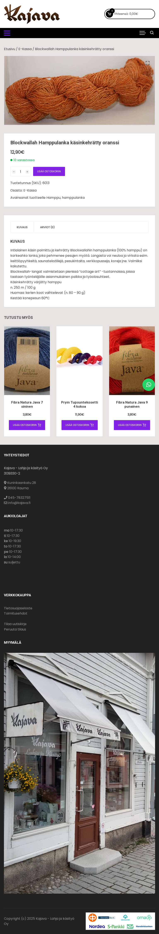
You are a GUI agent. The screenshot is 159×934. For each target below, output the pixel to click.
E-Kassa (25, 49)
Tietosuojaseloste (18, 608)
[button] (148, 63)
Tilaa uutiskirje (15, 624)
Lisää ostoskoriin (49, 171)
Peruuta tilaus (15, 629)
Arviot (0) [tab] (47, 227)
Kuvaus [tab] (22, 227)
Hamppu (53, 197)
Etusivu (9, 49)
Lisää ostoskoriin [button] (25, 425)
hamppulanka (73, 197)
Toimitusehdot (15, 613)
